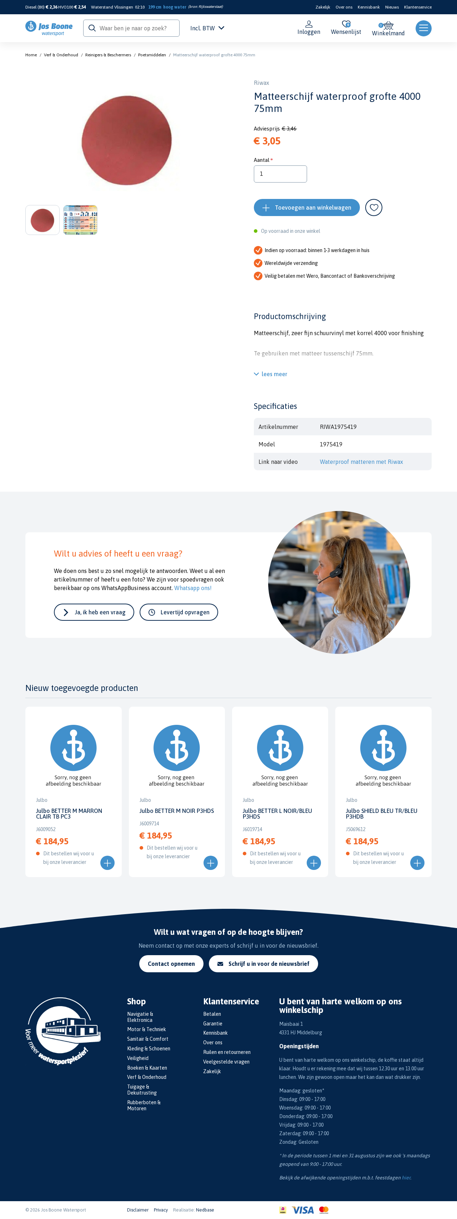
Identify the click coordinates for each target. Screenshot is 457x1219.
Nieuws (392, 7)
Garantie (212, 1023)
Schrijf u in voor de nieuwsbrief (269, 964)
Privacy (161, 1210)
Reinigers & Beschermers (108, 55)
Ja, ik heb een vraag (100, 612)
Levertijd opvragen (185, 612)
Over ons (344, 7)
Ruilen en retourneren (227, 1052)
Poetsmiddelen (152, 55)
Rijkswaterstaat (210, 7)
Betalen (212, 1014)
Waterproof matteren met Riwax (361, 462)
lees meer (274, 374)
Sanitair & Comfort (148, 1039)
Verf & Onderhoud (61, 55)
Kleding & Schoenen (148, 1048)
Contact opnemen (171, 964)
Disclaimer (138, 1210)
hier (406, 1177)
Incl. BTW (202, 28)
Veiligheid (138, 1058)
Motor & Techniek (146, 1029)
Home (31, 55)
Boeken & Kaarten (147, 1068)
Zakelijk (323, 7)
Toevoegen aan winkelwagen (313, 207)
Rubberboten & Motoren (144, 1105)
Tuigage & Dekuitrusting (142, 1090)
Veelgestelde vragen (226, 1062)
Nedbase (205, 1210)
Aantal (261, 160)
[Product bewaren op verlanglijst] (373, 207)
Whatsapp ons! (193, 588)
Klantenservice (418, 7)
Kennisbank (369, 7)
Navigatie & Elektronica (140, 1017)
